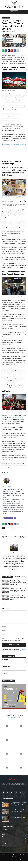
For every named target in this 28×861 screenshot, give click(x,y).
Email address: (6, 666)
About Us (14, 856)
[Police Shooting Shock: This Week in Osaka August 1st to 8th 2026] (5, 590)
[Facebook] (3, 792)
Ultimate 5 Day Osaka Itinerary (18, 817)
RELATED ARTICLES (7, 576)
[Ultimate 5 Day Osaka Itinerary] (5, 819)
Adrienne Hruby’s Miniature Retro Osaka (7, 537)
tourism (22, 528)
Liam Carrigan (6, 31)
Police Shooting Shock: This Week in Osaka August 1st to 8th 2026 (18, 590)
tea (2, 529)
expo (11, 528)
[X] (20, 792)
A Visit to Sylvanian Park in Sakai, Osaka (20, 537)
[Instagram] (7, 792)
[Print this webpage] (17, 50)
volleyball (10, 529)
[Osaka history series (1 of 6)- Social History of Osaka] (5, 811)
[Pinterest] (16, 792)
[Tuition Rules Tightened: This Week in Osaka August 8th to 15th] (5, 582)
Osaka (7, 528)
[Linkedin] (11, 792)
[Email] (15, 518)
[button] (2, 12)
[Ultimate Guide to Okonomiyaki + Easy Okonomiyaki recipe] (5, 804)
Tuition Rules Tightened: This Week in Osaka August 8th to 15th (18, 582)
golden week (16, 528)
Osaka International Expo (11, 110)
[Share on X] (9, 50)
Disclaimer (4, 854)
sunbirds (15, 529)
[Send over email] (3, 50)
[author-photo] (14, 550)
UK (5, 529)
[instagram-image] (7, 726)
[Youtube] (24, 792)
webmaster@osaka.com (17, 788)
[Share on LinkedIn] (15, 50)
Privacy (9, 854)
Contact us (22, 854)
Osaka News (7, 17)
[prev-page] (3, 603)
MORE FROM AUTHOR (19, 576)
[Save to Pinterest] (11, 50)
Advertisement (15, 854)
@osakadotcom (14, 717)
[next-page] (5, 603)
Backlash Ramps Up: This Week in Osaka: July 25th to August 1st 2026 (18, 597)
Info (2, 17)
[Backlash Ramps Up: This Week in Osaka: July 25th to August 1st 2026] (5, 597)
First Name (5, 659)
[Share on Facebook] (6, 50)
